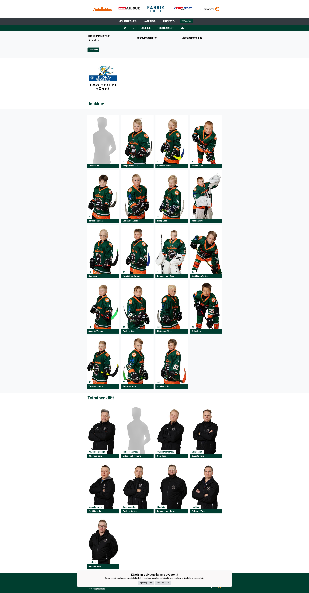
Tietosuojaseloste (96, 588)
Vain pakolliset (163, 583)
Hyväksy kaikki (146, 583)
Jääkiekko (150, 21)
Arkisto (187, 21)
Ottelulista (93, 50)
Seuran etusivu (128, 21)
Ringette (169, 21)
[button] (103, 141)
